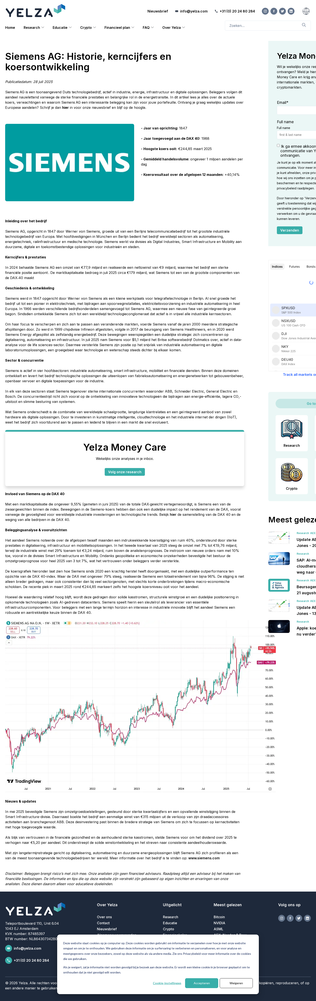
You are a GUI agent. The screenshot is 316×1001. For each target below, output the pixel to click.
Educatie (60, 27)
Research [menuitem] (170, 917)
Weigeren (236, 983)
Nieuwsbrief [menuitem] (107, 929)
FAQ (146, 27)
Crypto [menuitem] (168, 929)
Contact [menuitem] (103, 923)
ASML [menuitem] (218, 929)
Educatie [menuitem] (170, 923)
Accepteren (202, 983)
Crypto (86, 27)
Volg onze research (124, 472)
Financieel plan (117, 27)
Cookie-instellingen (167, 983)
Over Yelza (171, 27)
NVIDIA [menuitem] (219, 923)
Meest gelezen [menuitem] (228, 905)
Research (32, 27)
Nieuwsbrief (157, 11)
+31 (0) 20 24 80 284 (31, 960)
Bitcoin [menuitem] (219, 917)
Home (10, 27)
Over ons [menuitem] (104, 917)
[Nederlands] (306, 11)
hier (65, 107)
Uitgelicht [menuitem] (172, 905)
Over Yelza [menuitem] (107, 905)
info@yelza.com (27, 948)
